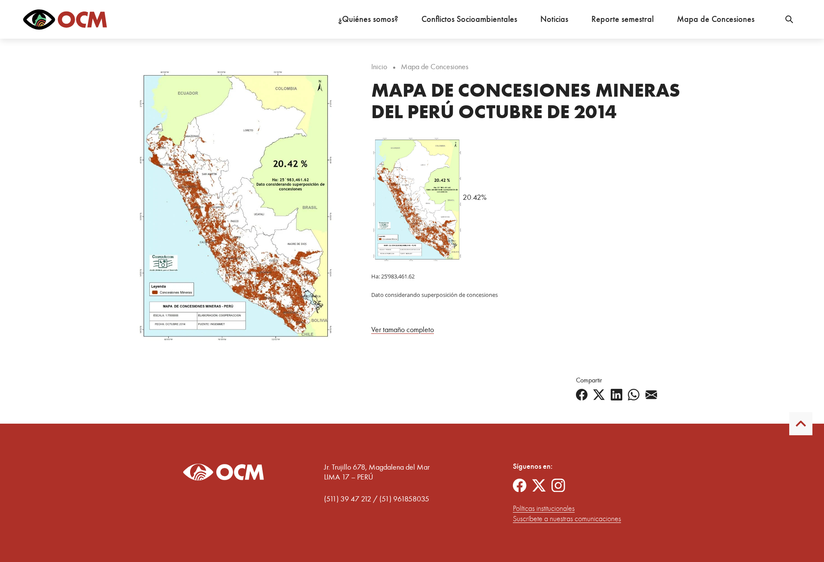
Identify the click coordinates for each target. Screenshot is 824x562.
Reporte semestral (622, 19)
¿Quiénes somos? (368, 19)
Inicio (379, 66)
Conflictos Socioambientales (469, 19)
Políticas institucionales (544, 508)
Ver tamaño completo (402, 329)
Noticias (554, 19)
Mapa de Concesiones (715, 19)
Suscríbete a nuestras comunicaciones (567, 518)
